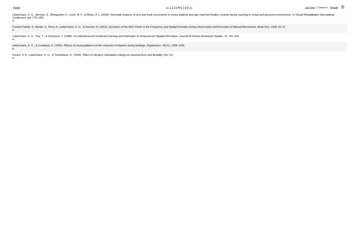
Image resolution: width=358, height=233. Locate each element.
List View (310, 7)
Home (16, 7)
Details (334, 7)
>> (190, 7)
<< (167, 7)
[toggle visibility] (13, 21)
